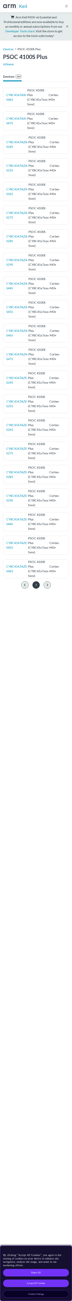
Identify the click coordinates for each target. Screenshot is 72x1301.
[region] (36, 1273)
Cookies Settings (36, 1294)
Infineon (8, 64)
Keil (23, 6)
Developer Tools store (19, 31)
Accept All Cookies (36, 1283)
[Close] (66, 1250)
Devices (8, 49)
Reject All (36, 1272)
